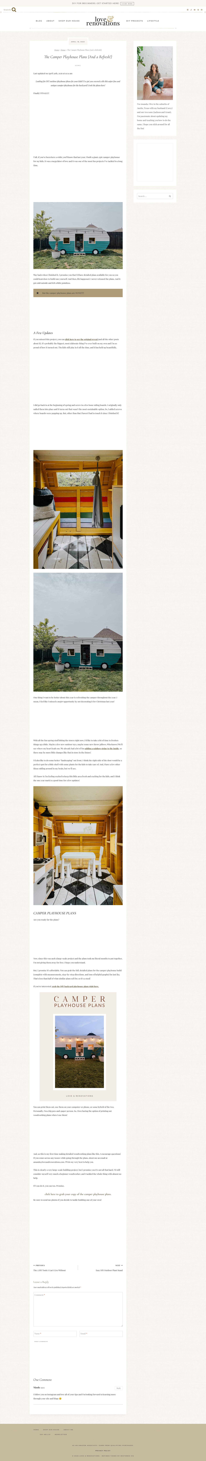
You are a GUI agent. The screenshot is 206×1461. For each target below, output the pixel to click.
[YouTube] (194, 9)
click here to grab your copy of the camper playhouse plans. (78, 1194)
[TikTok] (191, 9)
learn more (127, 4)
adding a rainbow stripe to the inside (102, 748)
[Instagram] (187, 9)
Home (56, 50)
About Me (68, 1430)
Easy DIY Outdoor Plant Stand (109, 1268)
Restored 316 (127, 1456)
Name (37, 1333)
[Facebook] (201, 9)
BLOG (39, 21)
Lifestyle (153, 21)
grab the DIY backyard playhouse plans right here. (75, 986)
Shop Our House (69, 21)
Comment (39, 1294)
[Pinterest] (198, 9)
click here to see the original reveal (81, 339)
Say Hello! (45, 1434)
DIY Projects (134, 21)
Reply (119, 1388)
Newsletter (61, 1434)
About (50, 21)
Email (84, 1333)
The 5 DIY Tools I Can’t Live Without (49, 1268)
